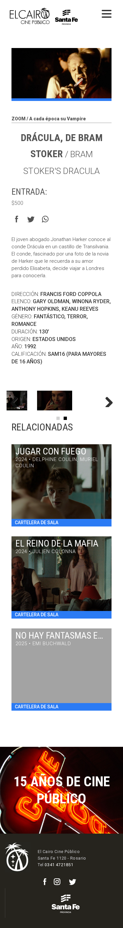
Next (106, 400)
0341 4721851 (59, 864)
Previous (16, 400)
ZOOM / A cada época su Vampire (48, 118)
